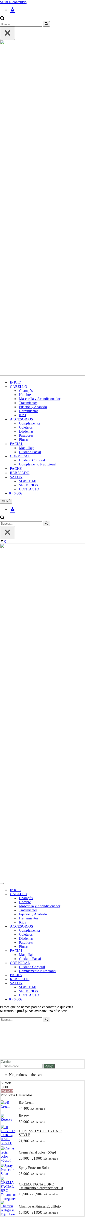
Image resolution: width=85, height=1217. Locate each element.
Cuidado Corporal (32, 460)
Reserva (24, 1116)
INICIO (15, 382)
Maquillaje (26, 448)
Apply (49, 1066)
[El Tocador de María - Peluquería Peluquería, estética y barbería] (42, 208)
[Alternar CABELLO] (79, 894)
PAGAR (7, 1091)
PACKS (16, 468)
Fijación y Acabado (33, 407)
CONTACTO (29, 489)
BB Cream (26, 1102)
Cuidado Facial (30, 452)
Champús (26, 391)
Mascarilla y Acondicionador (39, 399)
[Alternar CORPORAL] (79, 963)
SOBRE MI (27, 481)
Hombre (25, 395)
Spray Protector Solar (34, 1168)
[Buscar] (2, 19)
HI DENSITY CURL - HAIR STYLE (40, 1133)
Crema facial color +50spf (37, 1152)
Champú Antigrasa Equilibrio (40, 1206)
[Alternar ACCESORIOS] (79, 926)
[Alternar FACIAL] (79, 951)
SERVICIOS (28, 485)
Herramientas (28, 411)
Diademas (26, 431)
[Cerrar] (7, 33)
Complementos (30, 423)
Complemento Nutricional (37, 464)
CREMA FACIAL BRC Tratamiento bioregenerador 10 (41, 1186)
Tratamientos (28, 403)
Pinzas (23, 439)
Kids (22, 415)
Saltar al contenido (13, 2)
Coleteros (26, 427)
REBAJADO (19, 473)
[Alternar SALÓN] (79, 983)
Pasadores (26, 435)
